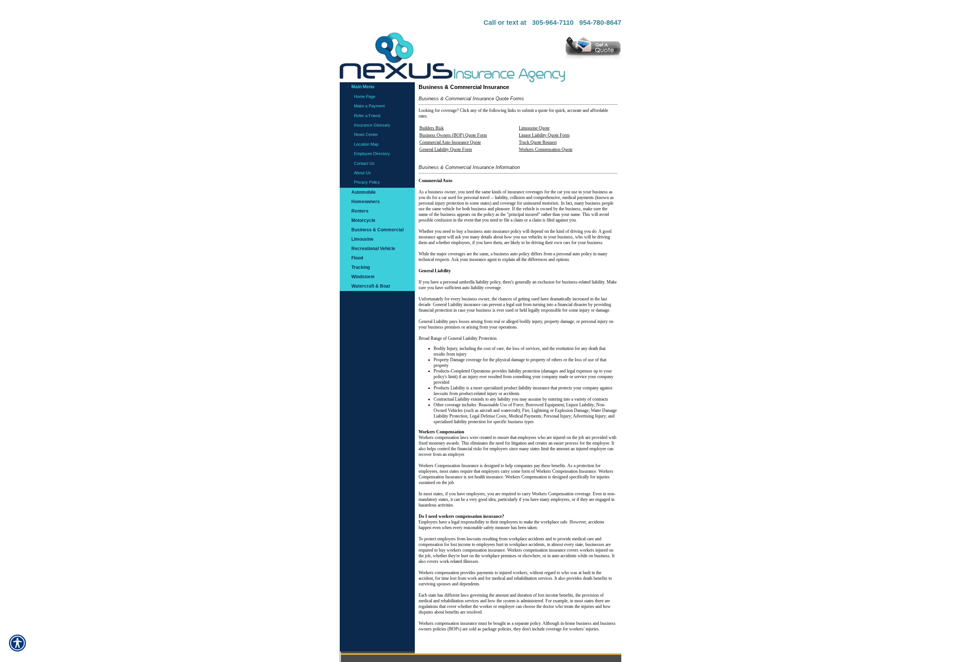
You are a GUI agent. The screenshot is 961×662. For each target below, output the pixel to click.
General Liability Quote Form (445, 149)
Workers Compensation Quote (545, 149)
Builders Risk (431, 128)
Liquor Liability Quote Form (544, 135)
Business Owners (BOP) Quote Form (453, 135)
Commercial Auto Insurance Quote (450, 142)
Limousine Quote (534, 128)
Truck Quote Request (538, 142)
